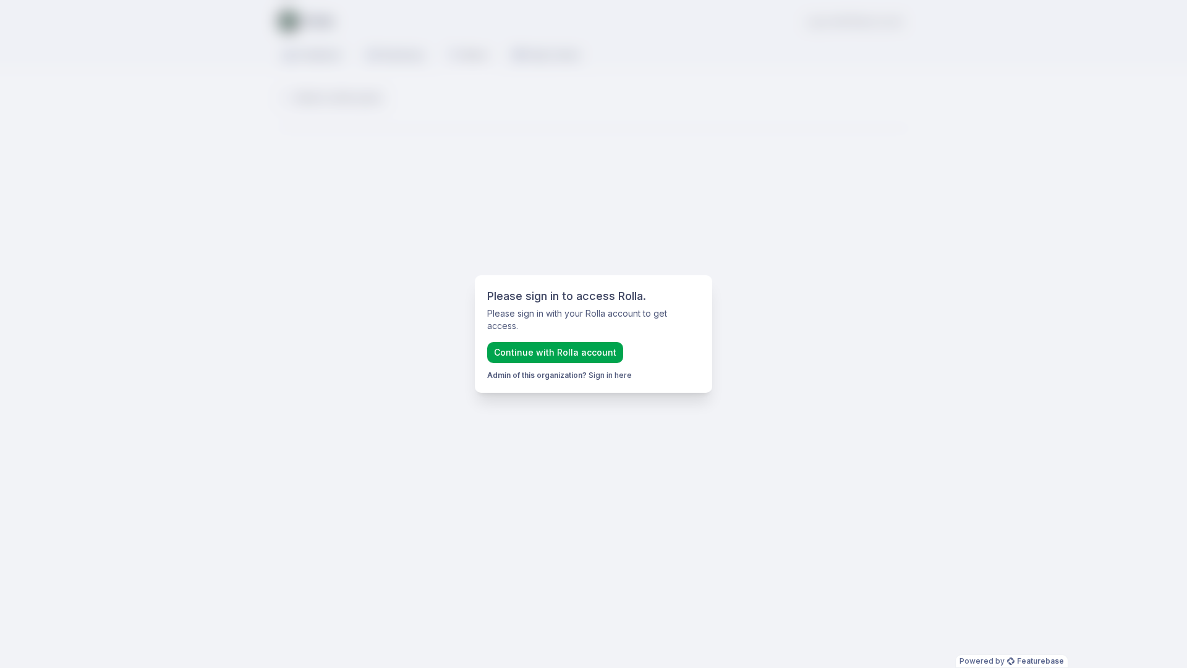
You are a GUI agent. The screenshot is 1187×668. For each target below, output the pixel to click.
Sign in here (610, 375)
